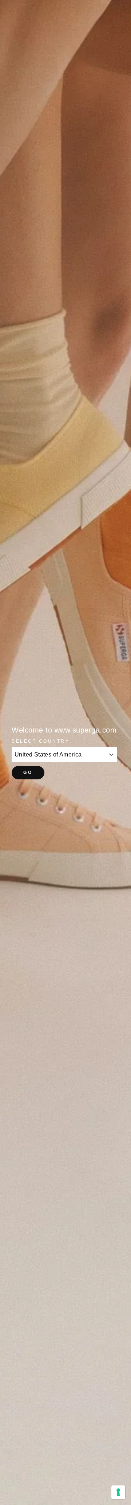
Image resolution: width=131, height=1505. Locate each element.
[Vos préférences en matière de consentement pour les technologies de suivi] (118, 1492)
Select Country (41, 741)
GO (27, 772)
